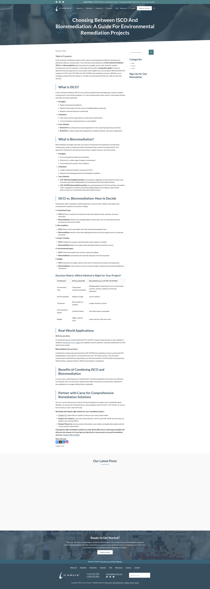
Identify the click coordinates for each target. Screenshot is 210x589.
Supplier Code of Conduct (131, 582)
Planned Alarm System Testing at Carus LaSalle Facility (102, 497)
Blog (62, 446)
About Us (79, 8)
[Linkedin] (63, 442)
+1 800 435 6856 (92, 576)
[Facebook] (57, 442)
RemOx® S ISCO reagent (72, 343)
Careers (132, 8)
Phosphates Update (134, 494)
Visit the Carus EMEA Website (111, 562)
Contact (137, 567)
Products (109, 8)
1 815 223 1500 (93, 574)
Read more (62, 522)
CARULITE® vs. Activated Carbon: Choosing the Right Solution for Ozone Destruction (124, 2)
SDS (117, 8)
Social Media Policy (118, 582)
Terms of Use (108, 582)
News (133, 68)
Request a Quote (144, 8)
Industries (99, 8)
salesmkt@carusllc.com (114, 574)
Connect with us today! (71, 435)
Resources (123, 8)
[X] (60, 442)
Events (133, 65)
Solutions (89, 8)
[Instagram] (66, 442)
